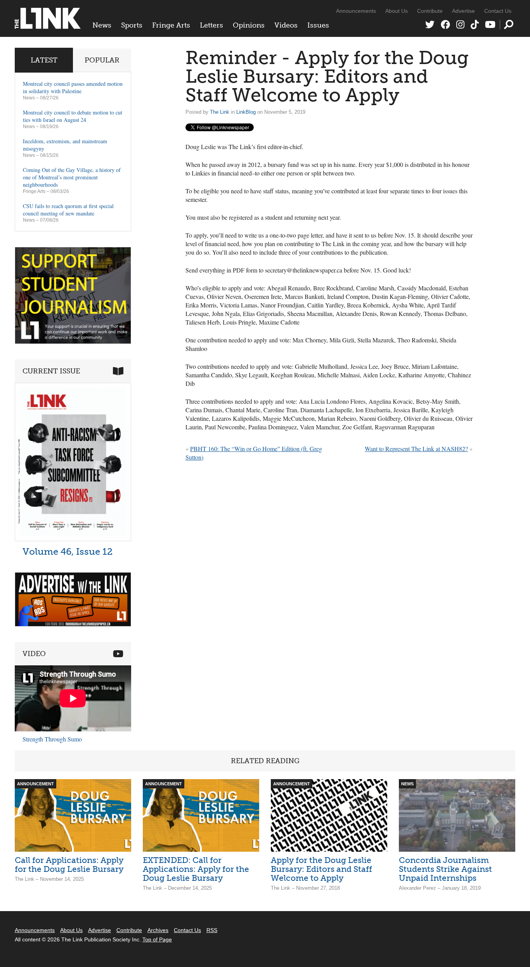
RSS (211, 930)
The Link (219, 112)
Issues (318, 25)
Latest (44, 60)
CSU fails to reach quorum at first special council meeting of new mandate (68, 209)
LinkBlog (246, 112)
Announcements (356, 11)
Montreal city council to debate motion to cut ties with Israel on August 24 (72, 116)
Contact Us (497, 11)
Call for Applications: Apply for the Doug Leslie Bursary (69, 864)
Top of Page (157, 939)
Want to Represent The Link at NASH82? (416, 448)
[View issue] (73, 539)
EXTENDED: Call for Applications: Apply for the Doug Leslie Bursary (196, 869)
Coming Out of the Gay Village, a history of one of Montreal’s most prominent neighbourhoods (72, 177)
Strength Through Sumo (52, 739)
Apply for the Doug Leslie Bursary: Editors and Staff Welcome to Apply (321, 869)
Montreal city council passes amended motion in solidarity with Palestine (73, 87)
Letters (211, 25)
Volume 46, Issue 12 (68, 551)
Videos (286, 25)
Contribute (430, 11)
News (101, 25)
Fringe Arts (171, 25)
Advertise (463, 11)
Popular (102, 60)
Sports (131, 25)
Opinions (249, 25)
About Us (396, 11)
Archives (157, 930)
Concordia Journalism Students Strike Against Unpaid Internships (445, 869)
